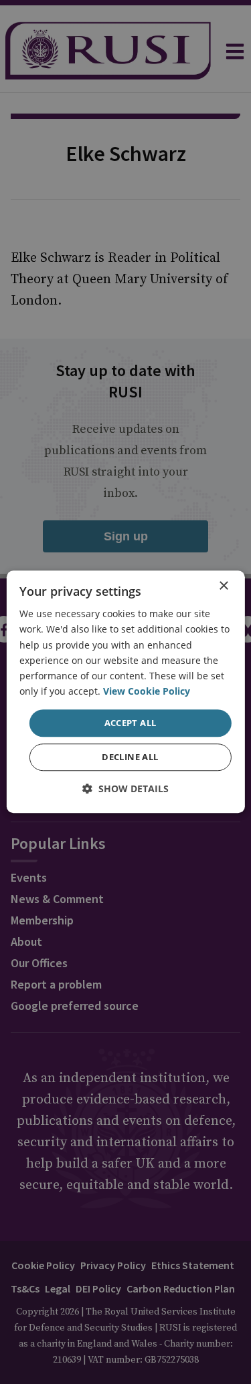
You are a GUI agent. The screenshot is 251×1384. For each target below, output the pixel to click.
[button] (125, 789)
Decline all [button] (130, 757)
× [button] (223, 586)
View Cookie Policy (146, 691)
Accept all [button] (130, 723)
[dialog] (125, 691)
